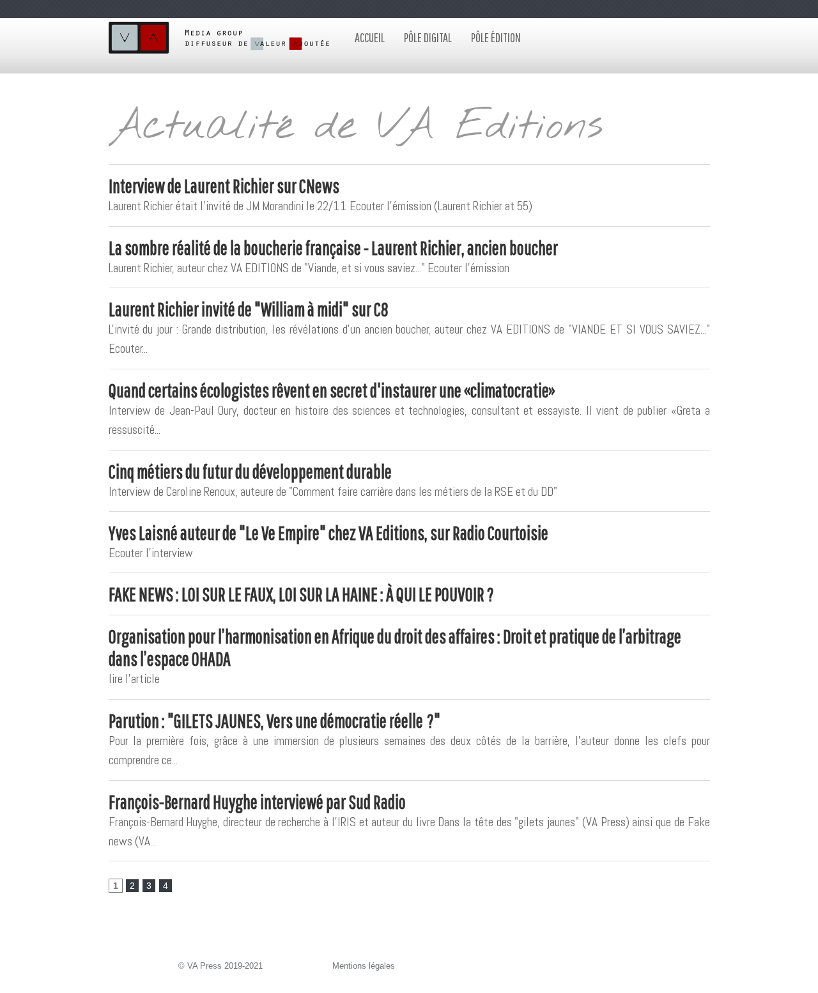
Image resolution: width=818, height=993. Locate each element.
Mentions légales (363, 966)
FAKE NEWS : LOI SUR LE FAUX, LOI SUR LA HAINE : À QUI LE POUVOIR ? (301, 594)
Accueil (370, 37)
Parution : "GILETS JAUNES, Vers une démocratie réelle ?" (274, 720)
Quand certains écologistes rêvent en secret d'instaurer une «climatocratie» (332, 390)
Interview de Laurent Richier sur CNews (224, 185)
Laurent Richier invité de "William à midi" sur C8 (249, 309)
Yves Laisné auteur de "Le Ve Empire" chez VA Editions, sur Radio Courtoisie (328, 532)
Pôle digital (428, 37)
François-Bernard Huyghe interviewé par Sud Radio (257, 801)
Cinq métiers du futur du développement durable (250, 471)
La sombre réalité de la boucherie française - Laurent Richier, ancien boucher (333, 247)
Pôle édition (496, 37)
